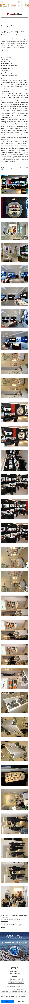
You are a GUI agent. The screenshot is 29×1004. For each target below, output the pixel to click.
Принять (7, 1001)
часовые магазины (13, 926)
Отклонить (21, 1001)
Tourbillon (22, 926)
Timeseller (3, 20)
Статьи (8, 20)
